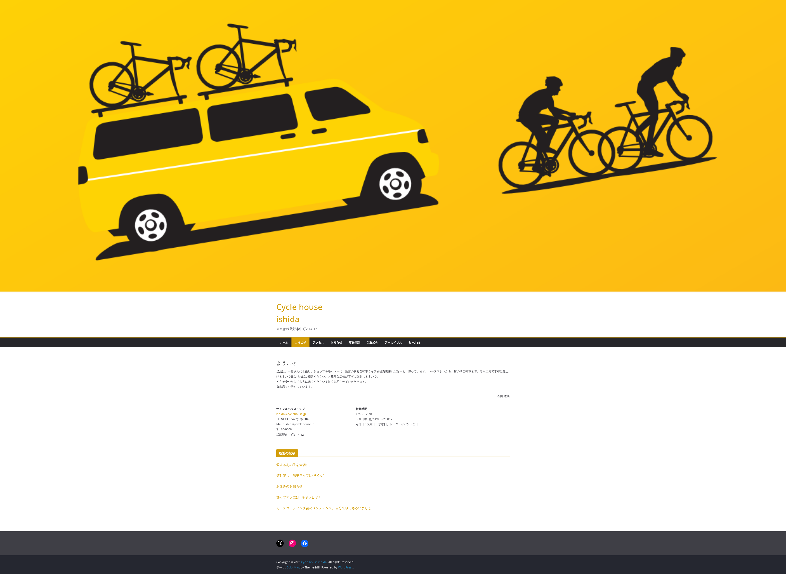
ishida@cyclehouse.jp (291, 414)
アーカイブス (393, 342)
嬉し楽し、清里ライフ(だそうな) (300, 475)
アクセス (318, 342)
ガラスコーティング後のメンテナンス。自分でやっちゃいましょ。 (325, 508)
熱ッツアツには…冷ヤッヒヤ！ (298, 497)
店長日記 (354, 342)
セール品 (414, 342)
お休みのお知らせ (289, 486)
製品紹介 (372, 342)
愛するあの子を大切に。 (294, 465)
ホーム (284, 342)
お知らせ (336, 342)
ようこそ (300, 342)
